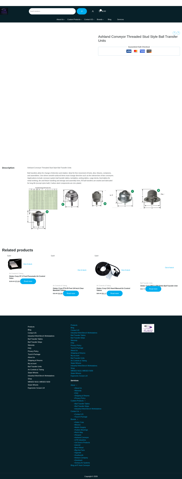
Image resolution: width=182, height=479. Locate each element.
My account (32, 363)
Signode (78, 453)
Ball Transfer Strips (35, 342)
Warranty (31, 345)
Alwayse (78, 435)
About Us (31, 357)
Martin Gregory (80, 427)
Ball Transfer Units (35, 366)
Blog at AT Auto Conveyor (80, 465)
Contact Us (75, 411)
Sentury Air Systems (82, 463)
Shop (30, 379)
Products (31, 327)
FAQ (29, 348)
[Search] (82, 11)
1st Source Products (82, 442)
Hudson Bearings (81, 430)
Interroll (77, 445)
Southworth (79, 455)
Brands (73, 419)
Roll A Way (79, 432)
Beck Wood (79, 448)
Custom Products (77, 401)
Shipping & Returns (35, 360)
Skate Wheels (33, 373)
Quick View (28, 269)
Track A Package (34, 354)
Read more (28, 281)
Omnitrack (78, 460)
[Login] (93, 11)
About (73, 385)
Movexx (78, 425)
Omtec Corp (79, 422)
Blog (29, 330)
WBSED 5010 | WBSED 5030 (39, 382)
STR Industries (80, 440)
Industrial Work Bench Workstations (41, 336)
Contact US (32, 333)
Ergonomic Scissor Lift (36, 388)
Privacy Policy (33, 351)
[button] (76, 385)
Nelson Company (81, 458)
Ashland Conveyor (82, 437)
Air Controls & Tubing (36, 370)
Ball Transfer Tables (35, 339)
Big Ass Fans (80, 450)
